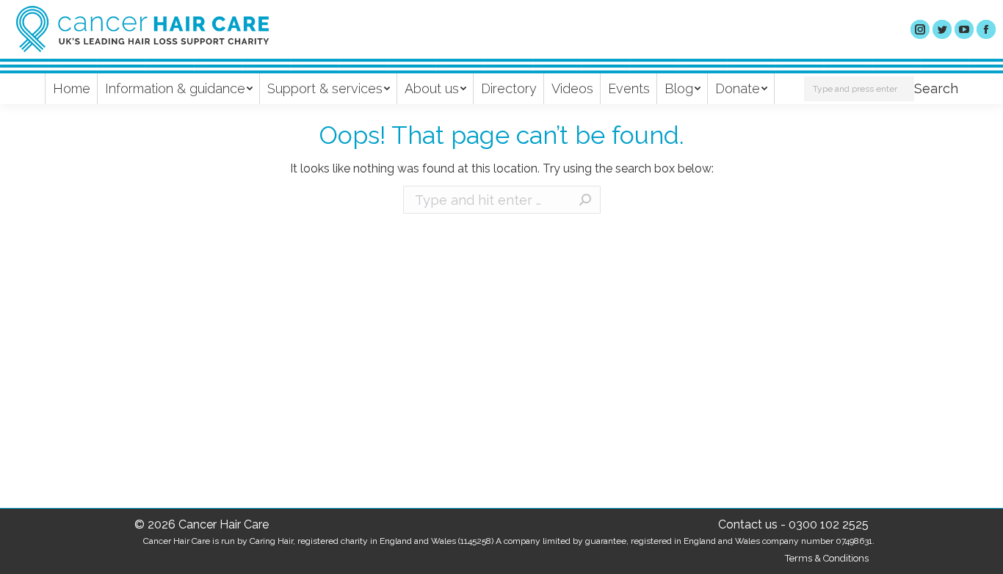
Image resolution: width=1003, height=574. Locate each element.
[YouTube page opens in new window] (964, 29)
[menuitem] (72, 88)
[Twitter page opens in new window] (942, 29)
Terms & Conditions (827, 558)
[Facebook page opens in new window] (986, 29)
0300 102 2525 (829, 524)
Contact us (748, 524)
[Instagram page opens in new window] (920, 29)
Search (936, 88)
